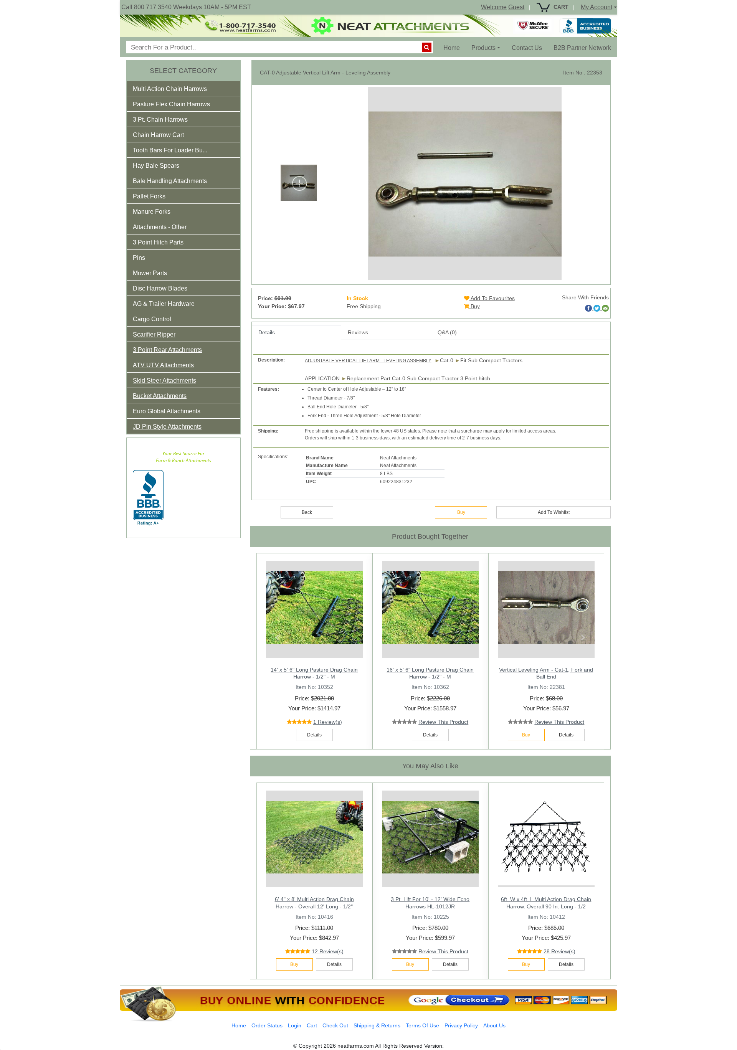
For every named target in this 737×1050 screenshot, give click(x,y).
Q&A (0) (447, 332)
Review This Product (443, 722)
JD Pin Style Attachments (167, 426)
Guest (516, 7)
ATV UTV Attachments (163, 365)
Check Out (335, 1025)
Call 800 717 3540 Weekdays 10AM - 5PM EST (186, 7)
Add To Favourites (492, 298)
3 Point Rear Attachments (167, 350)
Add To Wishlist (554, 512)
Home (454, 47)
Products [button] (483, 48)
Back (307, 512)
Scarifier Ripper (154, 334)
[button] (175, 90)
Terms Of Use (422, 1025)
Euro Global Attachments (166, 411)
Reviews (358, 332)
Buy (474, 306)
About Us (494, 1025)
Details (266, 332)
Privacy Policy (461, 1025)
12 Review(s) (328, 951)
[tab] (183, 88)
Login (294, 1025)
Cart (312, 1025)
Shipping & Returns (377, 1025)
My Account (596, 7)
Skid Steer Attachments (164, 380)
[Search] (426, 47)
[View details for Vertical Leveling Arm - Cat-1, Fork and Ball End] (546, 607)
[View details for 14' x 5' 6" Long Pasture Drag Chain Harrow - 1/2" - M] (314, 607)
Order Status (267, 1025)
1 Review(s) (327, 722)
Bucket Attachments (160, 396)
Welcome (494, 7)
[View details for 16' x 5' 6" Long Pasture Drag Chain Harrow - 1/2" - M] (430, 607)
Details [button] (314, 735)
